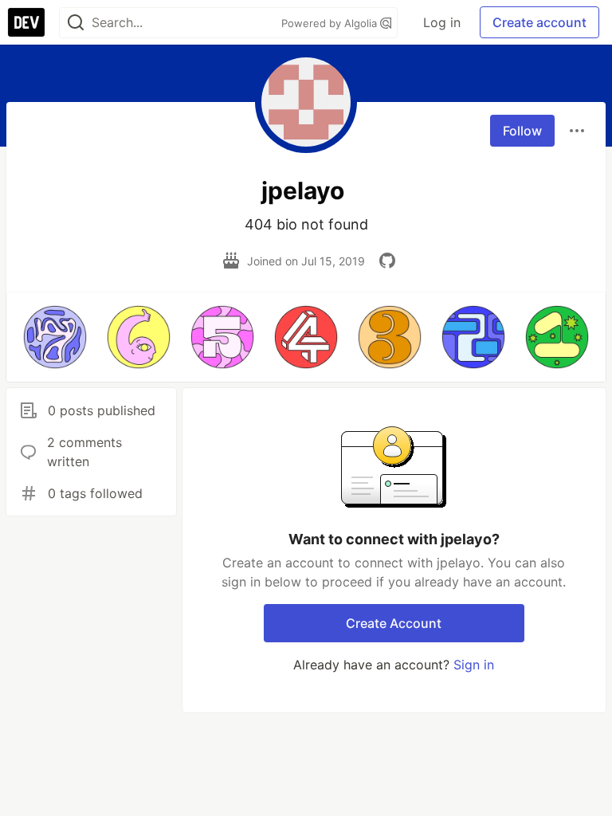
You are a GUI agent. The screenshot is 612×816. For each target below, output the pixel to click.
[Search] (76, 22)
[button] (54, 337)
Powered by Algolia (330, 23)
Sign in (473, 665)
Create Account (393, 623)
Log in (442, 22)
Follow (522, 131)
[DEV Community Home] (26, 22)
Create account (539, 22)
